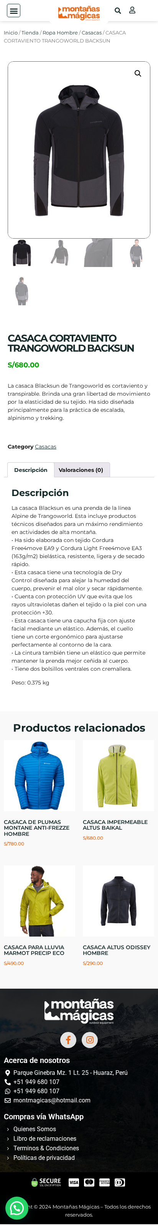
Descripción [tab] (31, 470)
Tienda (30, 33)
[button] (13, 10)
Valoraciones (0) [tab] (81, 470)
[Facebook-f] (68, 1040)
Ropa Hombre (60, 33)
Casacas (92, 33)
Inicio (11, 33)
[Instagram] (90, 1040)
